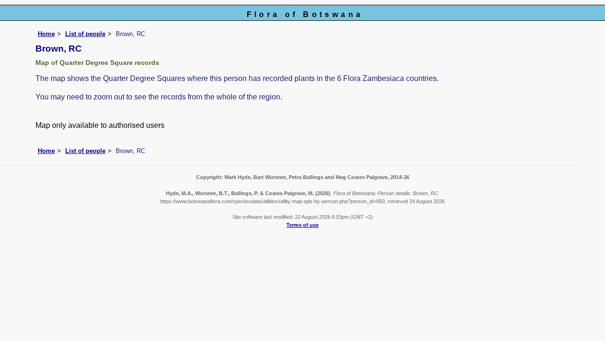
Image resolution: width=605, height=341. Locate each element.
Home (46, 33)
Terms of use (302, 225)
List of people (85, 33)
